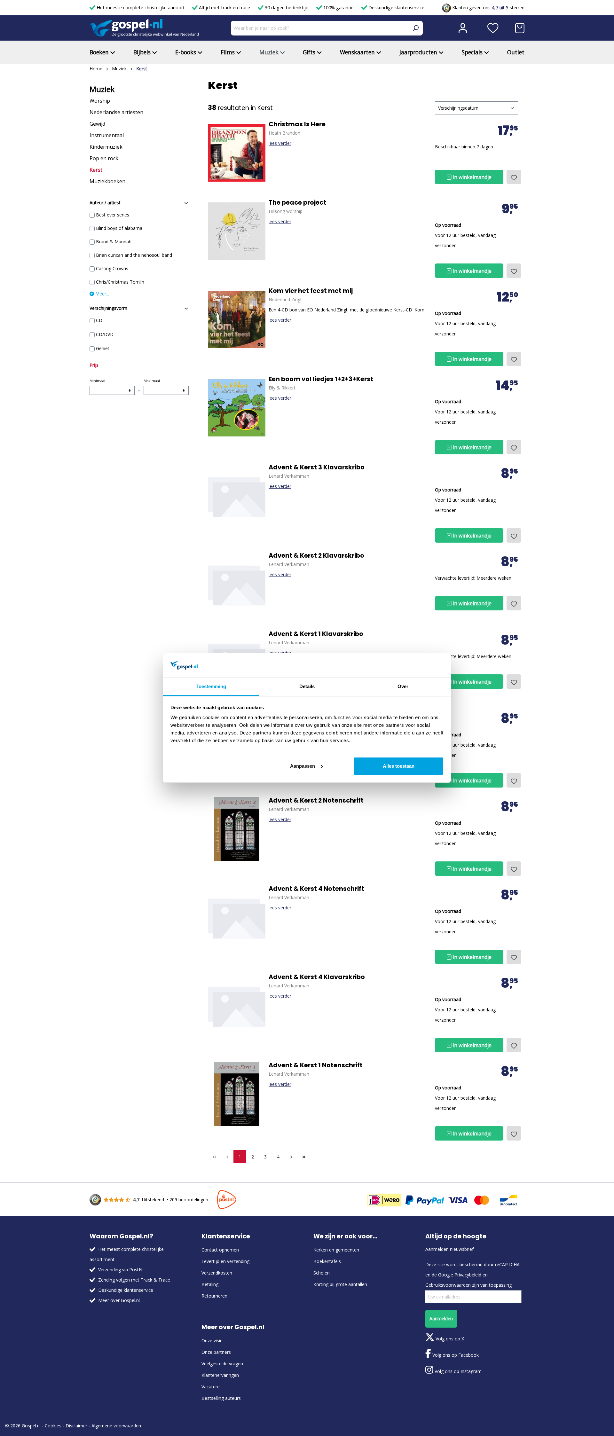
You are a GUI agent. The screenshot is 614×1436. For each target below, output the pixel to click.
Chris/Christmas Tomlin (120, 282)
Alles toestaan (398, 766)
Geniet (102, 348)
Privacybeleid (467, 1275)
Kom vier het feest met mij (311, 290)
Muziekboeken (107, 181)
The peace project (297, 202)
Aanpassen (302, 766)
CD (99, 320)
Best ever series (112, 215)
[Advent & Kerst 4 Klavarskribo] (236, 1006)
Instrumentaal (107, 135)
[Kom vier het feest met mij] (236, 319)
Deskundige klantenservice (395, 7)
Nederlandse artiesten (116, 112)
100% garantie (338, 7)
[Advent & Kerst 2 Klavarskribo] (236, 584)
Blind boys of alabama (119, 228)
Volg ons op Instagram (457, 1371)
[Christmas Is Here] (236, 153)
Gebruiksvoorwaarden (448, 1285)
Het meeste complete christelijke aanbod (140, 7)
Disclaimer (76, 1426)
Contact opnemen (220, 1250)
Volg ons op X (449, 1339)
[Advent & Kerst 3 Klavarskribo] (236, 496)
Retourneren (214, 1296)
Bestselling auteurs (221, 1398)
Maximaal (164, 385)
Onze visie (212, 1341)
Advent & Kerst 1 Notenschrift (316, 1065)
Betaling (209, 1284)
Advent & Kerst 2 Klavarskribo (316, 555)
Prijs (94, 365)
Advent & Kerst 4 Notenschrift (316, 888)
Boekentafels (327, 1261)
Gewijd (97, 123)
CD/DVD (105, 334)
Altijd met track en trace (224, 7)
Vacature (210, 1387)
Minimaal (110, 385)
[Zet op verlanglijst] (514, 177)
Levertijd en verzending (225, 1261)
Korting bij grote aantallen (340, 1284)
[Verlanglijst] (493, 28)
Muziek (102, 89)
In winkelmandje (471, 177)
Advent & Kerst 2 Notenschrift (316, 800)
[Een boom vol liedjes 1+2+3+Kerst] (236, 408)
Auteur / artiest (105, 203)
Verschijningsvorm (108, 308)
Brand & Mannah (113, 242)
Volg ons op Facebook (455, 1355)
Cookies (53, 1426)
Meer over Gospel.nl (119, 1300)
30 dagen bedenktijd (287, 7)
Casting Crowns (112, 268)
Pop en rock (104, 158)
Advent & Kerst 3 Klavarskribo (317, 467)
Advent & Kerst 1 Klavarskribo (316, 634)
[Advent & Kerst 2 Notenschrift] (236, 829)
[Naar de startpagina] (144, 28)
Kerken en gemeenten (336, 1250)
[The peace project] (236, 231)
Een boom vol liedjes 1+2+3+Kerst (321, 379)
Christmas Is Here (297, 124)
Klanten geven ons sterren (487, 7)
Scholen (321, 1273)
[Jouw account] (463, 28)
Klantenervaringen (220, 1375)
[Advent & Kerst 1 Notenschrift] (236, 1094)
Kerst (96, 169)
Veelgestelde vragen (222, 1364)
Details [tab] (307, 686)
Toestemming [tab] (211, 686)
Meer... (101, 294)
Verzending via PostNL (121, 1270)
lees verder (280, 143)
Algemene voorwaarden (116, 1426)
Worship (100, 100)
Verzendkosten (216, 1273)
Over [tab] (403, 686)
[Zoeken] (415, 28)
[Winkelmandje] (519, 28)
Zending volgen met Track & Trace (134, 1280)
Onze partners (216, 1352)
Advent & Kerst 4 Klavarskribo (317, 977)
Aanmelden (441, 1318)
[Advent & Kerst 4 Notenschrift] (236, 917)
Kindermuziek (106, 146)
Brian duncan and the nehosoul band (134, 255)
